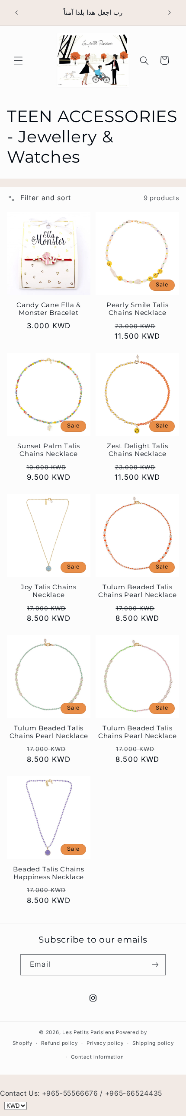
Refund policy (59, 1043)
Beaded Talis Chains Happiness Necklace (48, 873)
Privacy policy (105, 1043)
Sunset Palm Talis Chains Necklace (48, 450)
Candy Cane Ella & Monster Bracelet (48, 309)
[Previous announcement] (16, 12)
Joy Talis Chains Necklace (49, 591)
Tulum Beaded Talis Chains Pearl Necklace (137, 591)
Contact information (97, 1057)
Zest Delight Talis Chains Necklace (137, 450)
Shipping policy (152, 1043)
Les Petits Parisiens (88, 1032)
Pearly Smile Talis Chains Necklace (137, 309)
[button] (18, 60)
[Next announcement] (169, 12)
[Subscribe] (155, 964)
